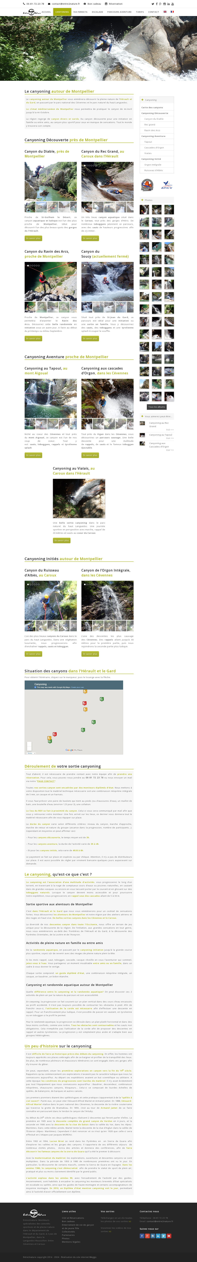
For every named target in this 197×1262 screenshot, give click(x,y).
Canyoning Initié (151, 159)
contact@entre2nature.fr (160, 1221)
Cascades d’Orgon (154, 147)
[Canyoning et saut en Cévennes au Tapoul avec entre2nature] (156, 297)
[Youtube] (172, 4)
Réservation (116, 3)
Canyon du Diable (154, 118)
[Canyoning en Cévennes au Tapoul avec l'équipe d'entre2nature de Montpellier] (156, 396)
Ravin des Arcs (152, 130)
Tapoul (148, 141)
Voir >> (170, 429)
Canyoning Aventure (153, 136)
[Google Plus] (160, 4)
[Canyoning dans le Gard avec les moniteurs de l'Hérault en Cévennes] (169, 359)
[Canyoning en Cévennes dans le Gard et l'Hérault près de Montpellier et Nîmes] (156, 346)
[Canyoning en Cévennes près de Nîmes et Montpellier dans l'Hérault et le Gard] (156, 284)
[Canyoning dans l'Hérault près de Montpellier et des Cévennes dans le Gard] (156, 359)
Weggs (92, 1257)
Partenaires (68, 1235)
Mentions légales (71, 1241)
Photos (66, 1238)
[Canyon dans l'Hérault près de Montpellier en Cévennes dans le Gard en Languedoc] (144, 334)
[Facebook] (157, 4)
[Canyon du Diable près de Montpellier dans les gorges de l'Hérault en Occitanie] (156, 384)
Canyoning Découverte (154, 113)
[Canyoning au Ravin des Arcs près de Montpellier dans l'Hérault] (144, 309)
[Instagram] (164, 4)
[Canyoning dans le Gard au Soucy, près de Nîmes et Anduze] (144, 396)
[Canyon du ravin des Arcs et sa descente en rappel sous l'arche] (169, 384)
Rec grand (150, 124)
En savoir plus (33, 238)
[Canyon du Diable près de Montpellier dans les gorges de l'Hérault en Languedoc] (144, 222)
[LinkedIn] (168, 4)
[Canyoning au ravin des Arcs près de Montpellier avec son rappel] (144, 321)
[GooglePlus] (147, 1236)
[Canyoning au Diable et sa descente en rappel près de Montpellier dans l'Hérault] (144, 234)
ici (130, 1221)
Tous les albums (157, 407)
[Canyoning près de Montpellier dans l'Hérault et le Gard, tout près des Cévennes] (169, 371)
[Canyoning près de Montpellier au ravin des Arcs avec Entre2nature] (144, 297)
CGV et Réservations (73, 1218)
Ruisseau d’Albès (154, 170)
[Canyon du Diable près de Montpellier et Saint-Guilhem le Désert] (144, 284)
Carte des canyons (152, 107)
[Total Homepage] (34, 1216)
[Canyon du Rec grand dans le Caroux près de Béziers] (169, 297)
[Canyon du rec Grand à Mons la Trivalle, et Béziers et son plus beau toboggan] (156, 234)
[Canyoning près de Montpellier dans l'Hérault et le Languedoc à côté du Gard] (169, 284)
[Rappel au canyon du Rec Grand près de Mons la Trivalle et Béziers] (144, 247)
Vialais (148, 153)
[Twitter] (153, 4)
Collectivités (68, 1231)
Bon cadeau (95, 3)
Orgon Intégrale (153, 164)
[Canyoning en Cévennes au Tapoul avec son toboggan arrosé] (169, 396)
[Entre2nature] (32, 11)
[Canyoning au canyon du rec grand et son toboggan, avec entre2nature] (169, 321)
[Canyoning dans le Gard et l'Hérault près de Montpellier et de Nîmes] (144, 359)
